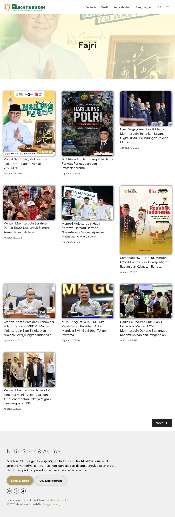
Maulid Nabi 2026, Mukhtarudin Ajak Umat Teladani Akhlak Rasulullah (25, 163)
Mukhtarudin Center (57, 500)
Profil (104, 7)
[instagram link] (9, 491)
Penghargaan (144, 7)
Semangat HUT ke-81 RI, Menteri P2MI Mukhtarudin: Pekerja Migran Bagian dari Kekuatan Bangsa (144, 262)
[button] (160, 7)
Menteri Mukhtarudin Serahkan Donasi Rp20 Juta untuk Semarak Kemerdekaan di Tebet (27, 228)
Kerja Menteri (122, 7)
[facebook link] (16, 491)
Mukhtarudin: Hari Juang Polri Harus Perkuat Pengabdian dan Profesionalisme (87, 163)
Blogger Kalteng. (52, 504)
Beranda (90, 7)
